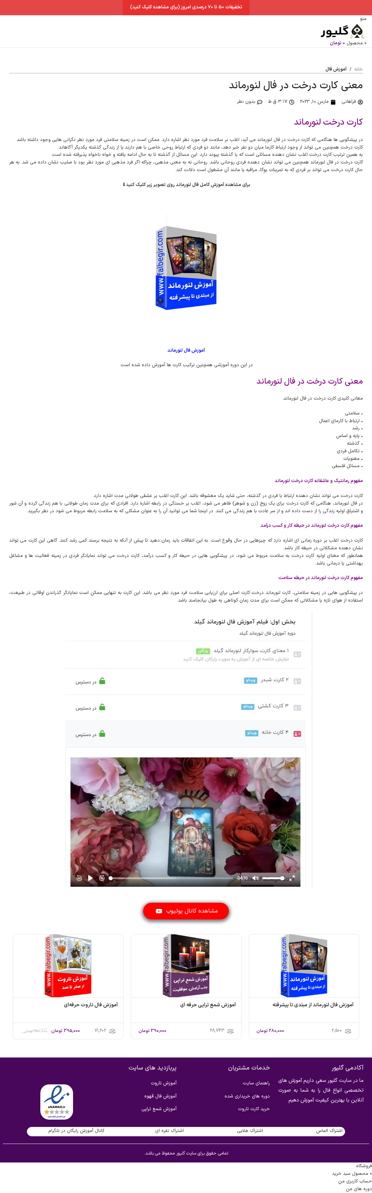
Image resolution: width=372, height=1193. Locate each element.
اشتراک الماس (329, 1131)
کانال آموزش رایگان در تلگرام (76, 1131)
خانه (358, 69)
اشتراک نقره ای (169, 1131)
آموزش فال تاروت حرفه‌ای (91, 1005)
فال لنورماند (268, 139)
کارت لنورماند (278, 592)
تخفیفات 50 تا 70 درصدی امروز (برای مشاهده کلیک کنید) (186, 7)
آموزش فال (336, 69)
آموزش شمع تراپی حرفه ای (208, 1005)
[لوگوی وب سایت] (341, 31)
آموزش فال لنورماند (186, 350)
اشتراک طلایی (250, 1131)
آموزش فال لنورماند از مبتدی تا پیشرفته (312, 1005)
